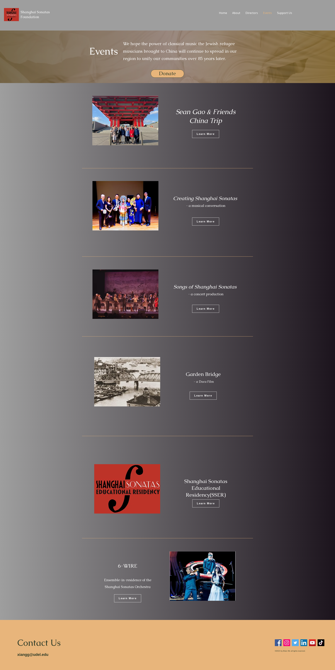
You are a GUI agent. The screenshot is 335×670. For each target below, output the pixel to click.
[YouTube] (312, 642)
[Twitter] (295, 642)
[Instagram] (286, 642)
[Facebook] (278, 642)
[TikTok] (321, 642)
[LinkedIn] (303, 642)
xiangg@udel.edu (32, 654)
